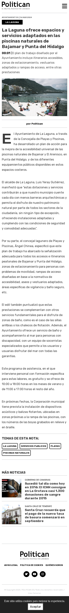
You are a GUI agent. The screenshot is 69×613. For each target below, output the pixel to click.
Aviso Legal (11, 565)
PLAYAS (55, 446)
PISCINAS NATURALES (16, 453)
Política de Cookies (31, 565)
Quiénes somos (54, 565)
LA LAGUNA (10, 446)
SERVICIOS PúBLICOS (33, 446)
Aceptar (35, 606)
